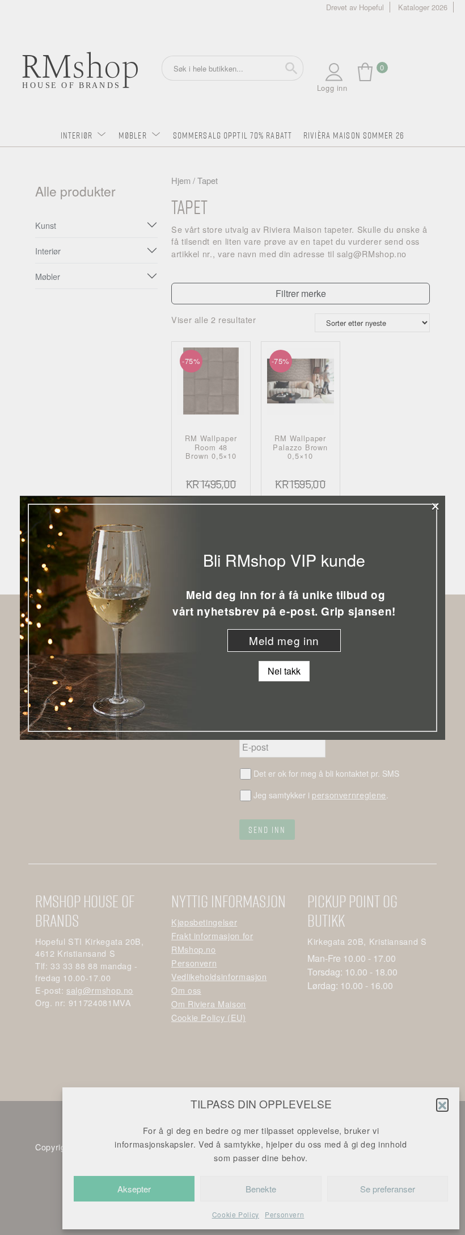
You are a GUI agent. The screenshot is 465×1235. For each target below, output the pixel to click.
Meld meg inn (284, 640)
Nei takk (284, 670)
